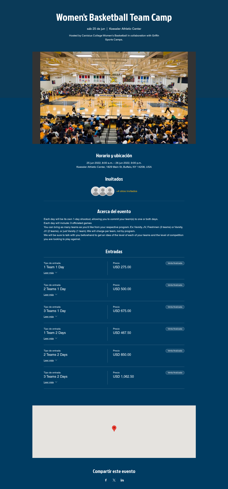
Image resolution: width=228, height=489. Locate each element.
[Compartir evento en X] (114, 480)
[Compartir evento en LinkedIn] (122, 480)
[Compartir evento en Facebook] (105, 480)
